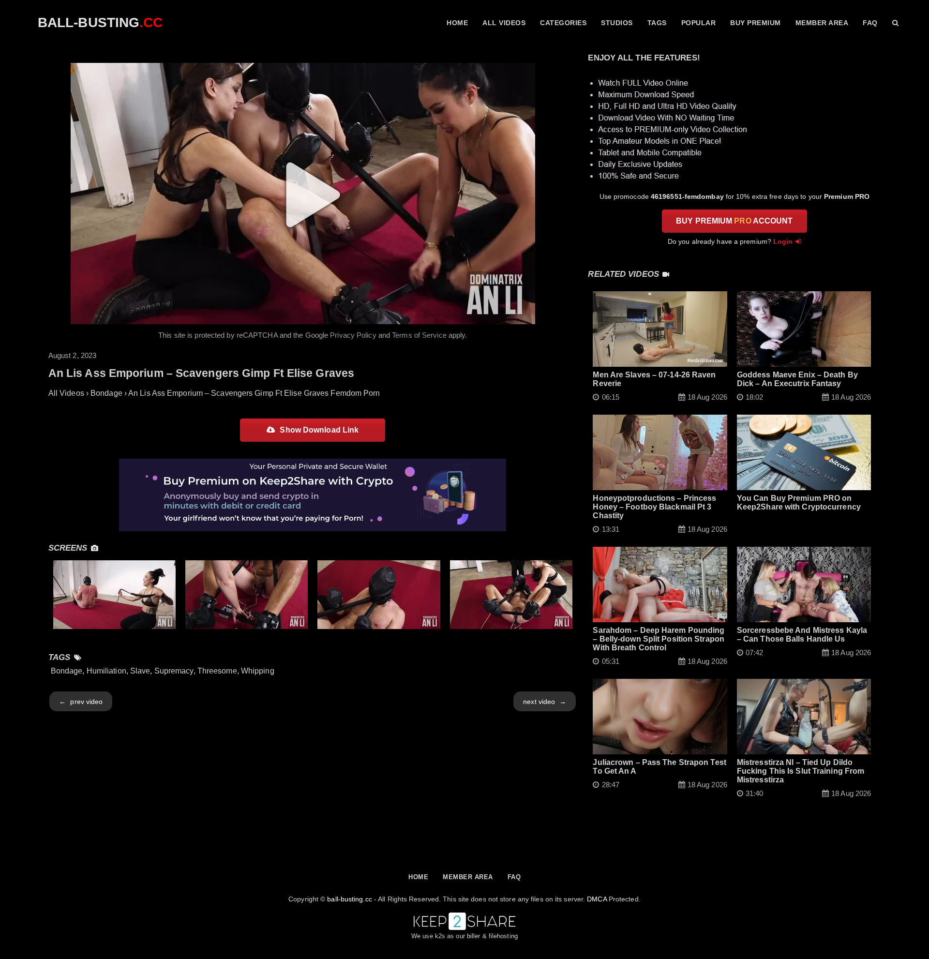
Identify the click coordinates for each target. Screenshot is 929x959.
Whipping (257, 671)
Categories (563, 23)
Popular (698, 23)
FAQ (870, 23)
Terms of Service (419, 335)
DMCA (596, 899)
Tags (657, 23)
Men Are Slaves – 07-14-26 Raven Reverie (654, 379)
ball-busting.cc (349, 899)
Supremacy (174, 671)
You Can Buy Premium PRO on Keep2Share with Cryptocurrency (799, 502)
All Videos (503, 23)
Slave (140, 671)
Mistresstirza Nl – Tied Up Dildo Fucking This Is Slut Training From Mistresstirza (800, 771)
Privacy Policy (353, 335)
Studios (617, 23)
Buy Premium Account (734, 221)
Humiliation (106, 671)
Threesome (217, 671)
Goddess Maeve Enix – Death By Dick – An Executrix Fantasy (797, 379)
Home (457, 23)
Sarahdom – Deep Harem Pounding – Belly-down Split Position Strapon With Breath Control (658, 639)
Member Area (822, 23)
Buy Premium (755, 23)
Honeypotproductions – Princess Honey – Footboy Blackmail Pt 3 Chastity (654, 507)
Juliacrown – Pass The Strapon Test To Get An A (659, 766)
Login (783, 241)
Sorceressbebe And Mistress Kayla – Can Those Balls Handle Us (802, 634)
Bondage (67, 671)
